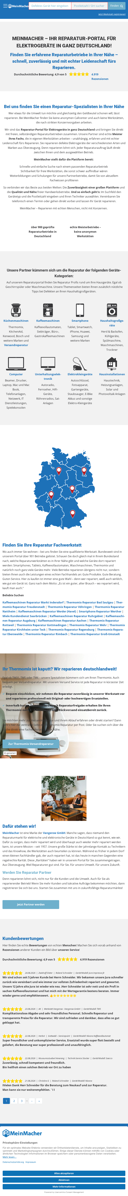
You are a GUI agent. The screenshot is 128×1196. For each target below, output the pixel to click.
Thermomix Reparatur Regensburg (71, 629)
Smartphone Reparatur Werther (100, 611)
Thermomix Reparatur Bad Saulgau (89, 602)
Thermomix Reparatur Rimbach (46, 634)
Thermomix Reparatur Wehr (88, 625)
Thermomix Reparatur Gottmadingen (41, 625)
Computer (16, 374)
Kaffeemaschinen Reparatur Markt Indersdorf (33, 602)
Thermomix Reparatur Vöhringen (70, 607)
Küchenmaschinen (16, 321)
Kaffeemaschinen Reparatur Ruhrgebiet (76, 616)
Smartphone (80, 321)
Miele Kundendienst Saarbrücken (24, 616)
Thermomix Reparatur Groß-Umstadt (95, 634)
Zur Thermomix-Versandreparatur (31, 744)
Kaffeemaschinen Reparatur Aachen (62, 620)
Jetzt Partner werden (31, 904)
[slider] (79, 74)
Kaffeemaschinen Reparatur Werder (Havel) (47, 611)
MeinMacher (10, 833)
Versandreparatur (16, 345)
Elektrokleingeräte (80, 374)
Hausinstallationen (112, 374)
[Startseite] (18, 5)
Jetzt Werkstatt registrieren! (112, 14)
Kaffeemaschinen (48, 321)
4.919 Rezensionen (100, 77)
